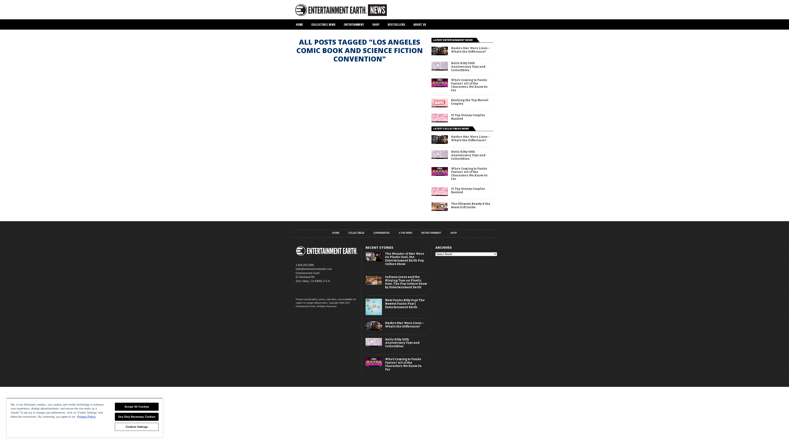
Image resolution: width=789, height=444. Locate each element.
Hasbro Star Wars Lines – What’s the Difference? (470, 50)
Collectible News (323, 24)
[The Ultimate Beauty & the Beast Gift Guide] (439, 210)
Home (299, 24)
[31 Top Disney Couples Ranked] (439, 121)
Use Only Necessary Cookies (136, 416)
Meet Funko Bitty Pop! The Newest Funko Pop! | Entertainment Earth (405, 304)
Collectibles (356, 233)
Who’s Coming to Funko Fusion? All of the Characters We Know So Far (469, 85)
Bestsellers (396, 24)
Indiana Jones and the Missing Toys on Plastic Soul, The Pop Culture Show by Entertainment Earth (406, 282)
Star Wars (405, 233)
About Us (419, 24)
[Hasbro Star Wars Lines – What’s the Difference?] (439, 54)
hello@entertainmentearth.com (314, 269)
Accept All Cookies (137, 406)
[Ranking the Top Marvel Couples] (439, 106)
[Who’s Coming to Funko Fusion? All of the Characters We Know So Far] (439, 86)
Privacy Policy (86, 416)
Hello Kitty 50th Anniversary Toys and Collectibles (468, 67)
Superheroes (382, 233)
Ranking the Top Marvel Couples (469, 102)
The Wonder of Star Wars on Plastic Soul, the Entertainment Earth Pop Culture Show (404, 259)
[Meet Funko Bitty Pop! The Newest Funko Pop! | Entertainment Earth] (374, 314)
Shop (376, 24)
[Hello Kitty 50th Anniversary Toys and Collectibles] (439, 69)
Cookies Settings (137, 426)
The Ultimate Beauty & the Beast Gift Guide (470, 205)
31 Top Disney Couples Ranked (468, 117)
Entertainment (354, 24)
